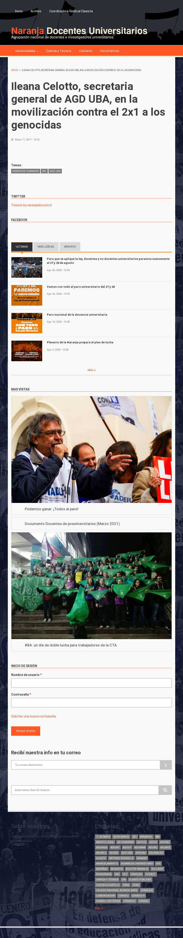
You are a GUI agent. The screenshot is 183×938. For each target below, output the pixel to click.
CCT (125, 874)
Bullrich (157, 868)
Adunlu (101, 852)
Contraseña (21, 694)
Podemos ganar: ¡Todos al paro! (51, 509)
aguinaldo (156, 852)
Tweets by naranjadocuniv (31, 205)
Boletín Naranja (137, 868)
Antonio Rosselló (121, 858)
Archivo (36, 11)
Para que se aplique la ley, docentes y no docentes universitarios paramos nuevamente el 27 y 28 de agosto (108, 261)
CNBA (126, 885)
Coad (136, 885)
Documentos (109, 51)
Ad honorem (125, 842)
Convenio (85, 51)
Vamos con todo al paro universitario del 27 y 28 (81, 286)
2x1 (44, 171)
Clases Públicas (140, 879)
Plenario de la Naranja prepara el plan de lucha (80, 342)
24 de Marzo (121, 836)
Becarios (117, 868)
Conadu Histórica (108, 901)
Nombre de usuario (26, 675)
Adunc (153, 847)
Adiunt (115, 847)
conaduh (129, 901)
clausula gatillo (107, 885)
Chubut (151, 874)
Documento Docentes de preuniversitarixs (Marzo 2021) (72, 523)
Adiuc (153, 842)
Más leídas (46, 246)
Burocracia (103, 874)
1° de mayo (103, 836)
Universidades (25, 51)
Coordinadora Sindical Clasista (71, 11)
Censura (136, 874)
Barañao (102, 868)
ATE (158, 863)
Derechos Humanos (25, 171)
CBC (117, 874)
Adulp (127, 847)
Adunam (140, 847)
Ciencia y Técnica (58, 51)
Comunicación (105, 895)
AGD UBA (55, 171)
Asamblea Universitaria (137, 863)
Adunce (165, 847)
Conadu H (138, 895)
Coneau (144, 901)
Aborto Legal (105, 842)
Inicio (19, 11)
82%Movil (146, 836)
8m (157, 836)
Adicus (141, 842)
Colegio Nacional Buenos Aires (116, 890)
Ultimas (24, 246)
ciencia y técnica (107, 879)
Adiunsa (101, 847)
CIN (124, 879)
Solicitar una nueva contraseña (33, 716)
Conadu (123, 895)
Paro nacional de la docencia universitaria (77, 314)
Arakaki (142, 858)
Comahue (147, 890)
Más (91, 370)
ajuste (101, 858)
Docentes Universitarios (79, 30)
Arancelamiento (107, 863)
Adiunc (164, 842)
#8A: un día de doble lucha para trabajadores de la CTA (71, 645)
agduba (141, 852)
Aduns (114, 852)
